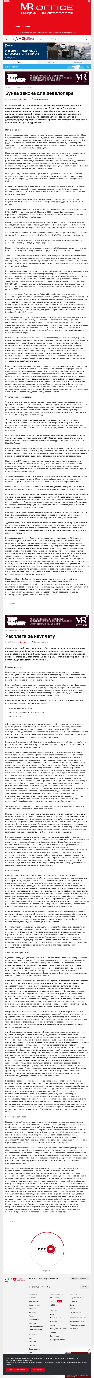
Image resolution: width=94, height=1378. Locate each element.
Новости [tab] (50, 62)
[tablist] (46, 62)
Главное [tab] (19, 62)
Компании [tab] (77, 62)
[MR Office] (46, 17)
